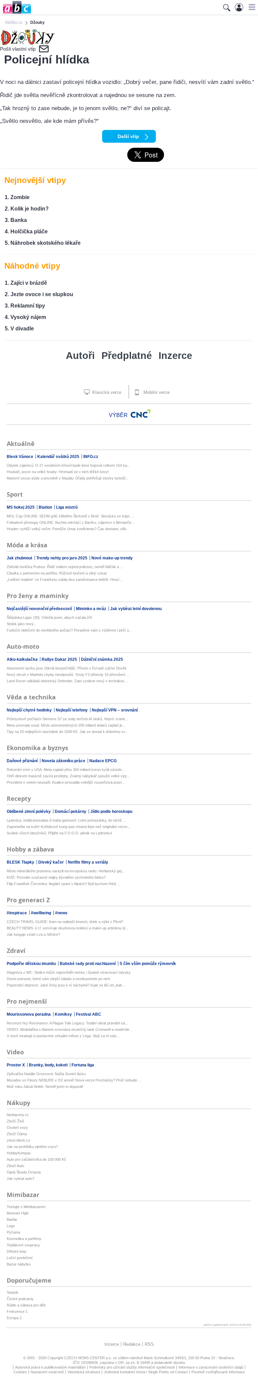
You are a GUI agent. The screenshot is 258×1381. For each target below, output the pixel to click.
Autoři (80, 355)
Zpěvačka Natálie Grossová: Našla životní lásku (46, 1074)
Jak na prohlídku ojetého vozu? (32, 1147)
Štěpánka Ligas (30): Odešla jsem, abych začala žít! (49, 617)
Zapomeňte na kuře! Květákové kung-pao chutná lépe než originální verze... (68, 827)
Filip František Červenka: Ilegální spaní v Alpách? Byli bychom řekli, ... (64, 884)
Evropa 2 (14, 1318)
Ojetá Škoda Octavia (24, 1172)
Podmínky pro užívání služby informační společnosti (132, 1367)
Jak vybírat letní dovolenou (136, 608)
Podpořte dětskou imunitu (32, 963)
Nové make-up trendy (112, 558)
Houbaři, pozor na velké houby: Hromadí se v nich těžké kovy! (58, 472)
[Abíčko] (15, 13)
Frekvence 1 (17, 1311)
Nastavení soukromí (47, 1372)
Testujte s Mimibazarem (26, 1207)
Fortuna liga (83, 1065)
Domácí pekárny (71, 811)
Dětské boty (17, 1251)
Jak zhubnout (20, 558)
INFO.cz (90, 456)
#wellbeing (41, 913)
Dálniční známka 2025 (102, 659)
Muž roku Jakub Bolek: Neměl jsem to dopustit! (45, 1087)
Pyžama (13, 1232)
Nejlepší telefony (72, 710)
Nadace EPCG (103, 760)
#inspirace (17, 913)
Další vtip (128, 136)
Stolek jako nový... (22, 624)
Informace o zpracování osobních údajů (210, 1367)
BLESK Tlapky (21, 862)
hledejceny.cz (18, 1115)
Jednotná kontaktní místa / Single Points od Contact (146, 1372)
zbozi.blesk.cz (18, 1140)
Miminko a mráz (91, 608)
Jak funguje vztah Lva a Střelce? (33, 934)
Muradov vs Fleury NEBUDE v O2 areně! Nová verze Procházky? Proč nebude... (73, 1080)
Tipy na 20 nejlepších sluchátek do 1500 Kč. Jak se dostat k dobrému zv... (67, 732)
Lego (11, 1226)
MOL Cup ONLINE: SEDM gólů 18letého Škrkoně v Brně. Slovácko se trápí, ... (70, 516)
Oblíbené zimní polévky (29, 811)
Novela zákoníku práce (64, 760)
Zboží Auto (15, 1166)
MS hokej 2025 (21, 507)
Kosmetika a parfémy (24, 1239)
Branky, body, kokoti (49, 1065)
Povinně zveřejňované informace (218, 1372)
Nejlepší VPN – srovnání (115, 710)
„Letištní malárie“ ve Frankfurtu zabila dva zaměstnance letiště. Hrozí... (64, 580)
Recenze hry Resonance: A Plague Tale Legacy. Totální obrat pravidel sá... (67, 1023)
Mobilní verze (156, 392)
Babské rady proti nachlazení (88, 963)
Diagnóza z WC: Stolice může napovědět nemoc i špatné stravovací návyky (69, 972)
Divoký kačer (51, 862)
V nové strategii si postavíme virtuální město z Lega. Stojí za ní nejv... (63, 1036)
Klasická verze (106, 392)
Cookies (20, 1372)
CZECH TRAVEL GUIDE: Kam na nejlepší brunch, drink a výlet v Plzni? (65, 922)
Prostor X (16, 1065)
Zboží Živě (15, 1121)
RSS (149, 1344)
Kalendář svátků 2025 (58, 456)
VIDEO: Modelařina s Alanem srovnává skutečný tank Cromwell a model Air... (69, 1029)
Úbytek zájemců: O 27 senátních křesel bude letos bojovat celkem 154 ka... (68, 465)
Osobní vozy (17, 1127)
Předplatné (126, 355)
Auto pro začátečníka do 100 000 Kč (36, 1159)
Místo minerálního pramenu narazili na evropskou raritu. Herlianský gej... (66, 871)
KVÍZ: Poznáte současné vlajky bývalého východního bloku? (56, 877)
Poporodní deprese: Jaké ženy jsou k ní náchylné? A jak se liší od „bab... (66, 985)
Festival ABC (88, 1014)
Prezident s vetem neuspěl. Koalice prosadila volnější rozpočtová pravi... (66, 782)
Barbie (12, 1219)
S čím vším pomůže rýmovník (148, 963)
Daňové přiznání (23, 760)
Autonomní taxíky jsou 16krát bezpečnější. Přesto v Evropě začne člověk (67, 668)
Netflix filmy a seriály (88, 862)
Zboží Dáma (17, 1134)
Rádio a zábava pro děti (26, 1305)
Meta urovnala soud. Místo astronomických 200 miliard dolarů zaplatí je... (66, 725)
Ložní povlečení (20, 1258)
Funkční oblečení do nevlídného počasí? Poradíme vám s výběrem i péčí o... (69, 630)
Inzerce (175, 355)
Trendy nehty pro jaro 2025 (62, 558)
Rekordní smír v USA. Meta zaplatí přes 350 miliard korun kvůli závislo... (66, 770)
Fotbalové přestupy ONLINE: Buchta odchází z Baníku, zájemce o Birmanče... (70, 522)
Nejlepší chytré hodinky (30, 710)
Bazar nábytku (19, 1264)
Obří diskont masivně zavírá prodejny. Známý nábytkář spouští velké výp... (68, 776)
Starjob (12, 1292)
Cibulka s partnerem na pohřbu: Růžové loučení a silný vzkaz (57, 573)
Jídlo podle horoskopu (111, 811)
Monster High (18, 1213)
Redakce (131, 1344)
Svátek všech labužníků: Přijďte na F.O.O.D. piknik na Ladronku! (59, 833)
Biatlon (46, 507)
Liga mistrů (67, 507)
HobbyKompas (19, 1153)
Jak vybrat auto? (20, 1179)
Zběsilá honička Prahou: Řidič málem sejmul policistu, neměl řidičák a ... (65, 567)
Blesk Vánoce (20, 456)
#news (61, 913)
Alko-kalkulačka (23, 659)
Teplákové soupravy (23, 1245)
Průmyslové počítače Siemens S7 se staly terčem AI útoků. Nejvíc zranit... (67, 719)
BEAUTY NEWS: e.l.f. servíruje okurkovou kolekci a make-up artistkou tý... (68, 928)
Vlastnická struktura (84, 1372)
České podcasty (20, 1299)
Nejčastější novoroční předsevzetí (40, 608)
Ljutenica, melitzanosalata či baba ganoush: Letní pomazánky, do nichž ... (66, 820)
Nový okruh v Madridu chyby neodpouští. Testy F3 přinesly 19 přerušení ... (68, 675)
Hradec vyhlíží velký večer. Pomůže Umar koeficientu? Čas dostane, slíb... (68, 529)
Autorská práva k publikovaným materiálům (50, 1367)
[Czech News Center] (141, 414)
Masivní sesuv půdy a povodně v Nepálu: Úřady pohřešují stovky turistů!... (68, 478)
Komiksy (64, 1014)
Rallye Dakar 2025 (60, 659)
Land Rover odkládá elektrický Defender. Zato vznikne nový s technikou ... (67, 681)
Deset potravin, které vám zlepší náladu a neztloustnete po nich (58, 979)
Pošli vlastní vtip (18, 49)
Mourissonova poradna (29, 1014)
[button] (251, 7)
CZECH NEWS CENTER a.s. (88, 1358)
